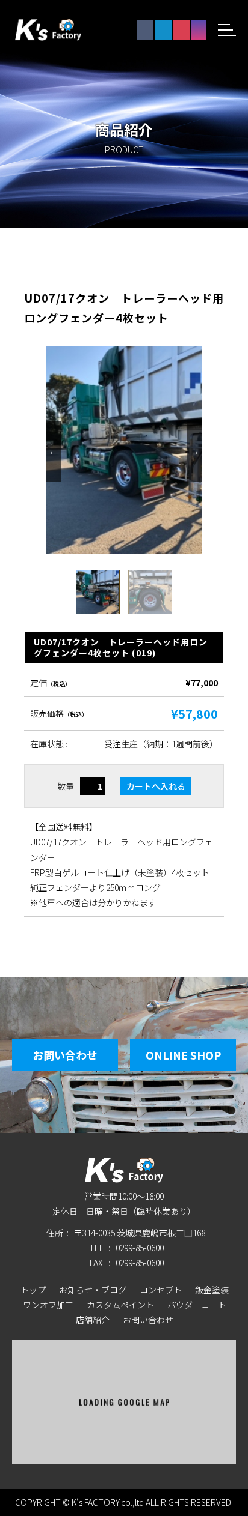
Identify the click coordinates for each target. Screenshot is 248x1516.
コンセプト (161, 1290)
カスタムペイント (120, 1305)
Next (194, 451)
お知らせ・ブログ (92, 1290)
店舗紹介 (93, 1320)
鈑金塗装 (212, 1290)
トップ (33, 1290)
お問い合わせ (65, 1055)
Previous (53, 451)
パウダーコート (196, 1305)
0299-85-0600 (140, 1248)
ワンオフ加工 (48, 1305)
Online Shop (183, 1055)
